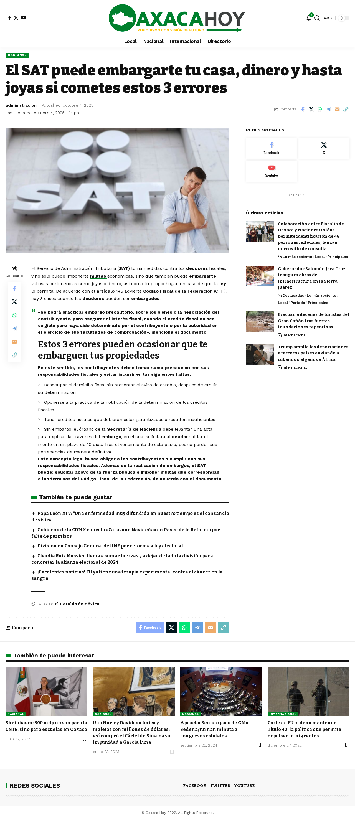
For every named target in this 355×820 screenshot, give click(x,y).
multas (98, 276)
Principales (338, 257)
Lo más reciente (297, 257)
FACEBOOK (195, 785)
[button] (317, 18)
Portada (298, 303)
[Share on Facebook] (302, 109)
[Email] (337, 109)
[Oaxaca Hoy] (177, 18)
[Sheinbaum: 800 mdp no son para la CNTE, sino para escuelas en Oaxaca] (46, 691)
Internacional (295, 335)
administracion (21, 105)
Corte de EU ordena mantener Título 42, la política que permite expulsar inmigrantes (304, 729)
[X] (16, 18)
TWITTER (220, 785)
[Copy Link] (345, 109)
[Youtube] (271, 171)
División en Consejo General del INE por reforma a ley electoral (110, 546)
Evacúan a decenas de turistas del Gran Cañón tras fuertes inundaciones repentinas (313, 320)
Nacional (17, 55)
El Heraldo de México (77, 604)
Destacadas (293, 295)
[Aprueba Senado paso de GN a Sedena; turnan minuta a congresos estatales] (221, 691)
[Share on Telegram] (328, 109)
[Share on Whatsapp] (320, 109)
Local (320, 257)
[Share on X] (311, 109)
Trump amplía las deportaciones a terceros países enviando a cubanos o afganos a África (313, 353)
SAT (123, 268)
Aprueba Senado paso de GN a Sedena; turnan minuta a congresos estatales (214, 729)
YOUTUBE (244, 785)
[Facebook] (9, 18)
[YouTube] (23, 18)
